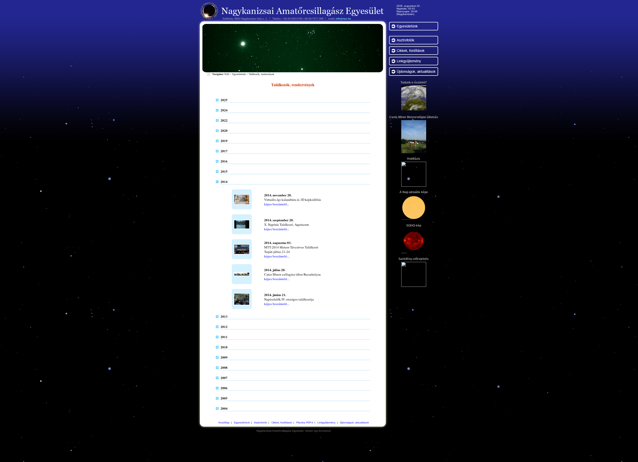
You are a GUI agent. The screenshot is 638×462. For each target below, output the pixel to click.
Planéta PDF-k (304, 422)
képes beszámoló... (276, 204)
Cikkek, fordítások (281, 422)
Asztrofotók (260, 422)
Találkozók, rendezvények (261, 74)
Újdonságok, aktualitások (354, 422)
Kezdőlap (224, 422)
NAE (226, 74)
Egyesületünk (239, 74)
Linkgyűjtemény (326, 422)
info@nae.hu (343, 18)
